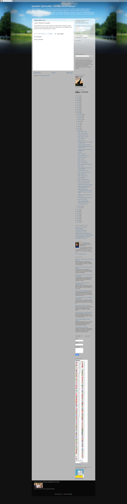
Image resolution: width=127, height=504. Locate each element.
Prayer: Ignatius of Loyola (83, 136)
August (79, 121)
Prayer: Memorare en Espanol (81, 327)
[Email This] (58, 33)
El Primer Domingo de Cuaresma (84, 197)
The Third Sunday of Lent (83, 170)
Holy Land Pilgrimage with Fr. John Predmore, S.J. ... (85, 147)
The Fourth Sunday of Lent (83, 155)
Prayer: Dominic (81, 140)
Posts (78, 27)
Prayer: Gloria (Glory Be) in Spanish (82, 305)
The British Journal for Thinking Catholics (84, 235)
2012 (78, 216)
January (80, 207)
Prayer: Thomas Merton (83, 133)
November (80, 116)
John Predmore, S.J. (85, 242)
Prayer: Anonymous (82, 153)
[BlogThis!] (59, 33)
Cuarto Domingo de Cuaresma (84, 144)
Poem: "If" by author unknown (84, 181)
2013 (78, 215)
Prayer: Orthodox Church (83, 175)
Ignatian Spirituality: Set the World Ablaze (53, 6)
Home (53, 72)
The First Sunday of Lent (83, 203)
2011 (78, 218)
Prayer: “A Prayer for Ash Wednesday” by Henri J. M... (84, 202)
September (80, 119)
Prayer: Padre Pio (81, 138)
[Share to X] (60, 33)
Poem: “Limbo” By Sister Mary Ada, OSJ (83, 290)
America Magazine (79, 228)
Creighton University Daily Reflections (83, 233)
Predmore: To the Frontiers (81, 227)
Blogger (70, 494)
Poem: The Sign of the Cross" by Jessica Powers (84, 168)
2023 (78, 102)
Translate (85, 37)
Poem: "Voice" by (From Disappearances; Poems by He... (85, 190)
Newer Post (37, 72)
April (79, 128)
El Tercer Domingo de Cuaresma (84, 164)
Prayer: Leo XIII (81, 159)
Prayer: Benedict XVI (82, 174)
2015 (78, 211)
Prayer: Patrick (81, 166)
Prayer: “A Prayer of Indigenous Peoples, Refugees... (84, 187)
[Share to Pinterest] (63, 33)
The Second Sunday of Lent (83, 182)
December (80, 114)
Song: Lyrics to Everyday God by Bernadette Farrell (82, 283)
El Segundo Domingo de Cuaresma (85, 184)
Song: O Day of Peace (82, 199)
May (79, 126)
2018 (78, 111)
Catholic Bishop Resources (81, 238)
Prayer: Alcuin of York (82, 160)
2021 (78, 105)
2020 (78, 107)
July (79, 123)
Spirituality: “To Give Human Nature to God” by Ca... (85, 142)
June (79, 124)
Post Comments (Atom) (45, 75)
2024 (78, 100)
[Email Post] (55, 33)
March (79, 129)
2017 (78, 112)
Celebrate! (80, 152)
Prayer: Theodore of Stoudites (84, 172)
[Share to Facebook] (61, 33)
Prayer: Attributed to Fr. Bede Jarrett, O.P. (84, 312)
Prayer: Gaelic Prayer (82, 157)
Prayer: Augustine (81, 177)
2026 (78, 97)
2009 (78, 222)
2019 (78, 109)
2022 (78, 104)
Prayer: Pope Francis (82, 131)
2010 (78, 220)
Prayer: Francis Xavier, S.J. (83, 179)
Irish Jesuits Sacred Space (81, 230)
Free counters (78, 464)
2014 (78, 213)
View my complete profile (80, 253)
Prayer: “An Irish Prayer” (83, 162)
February (80, 206)
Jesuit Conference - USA (80, 231)
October (80, 117)
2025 (78, 98)
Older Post (69, 72)
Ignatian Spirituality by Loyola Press (82, 236)
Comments (79, 30)
